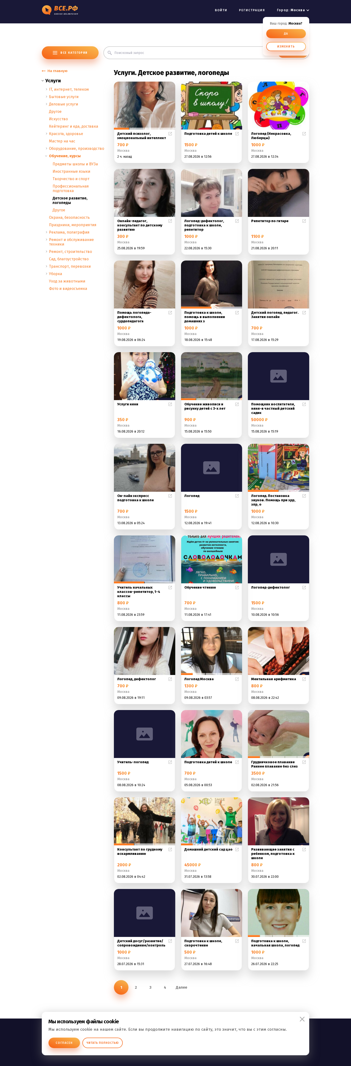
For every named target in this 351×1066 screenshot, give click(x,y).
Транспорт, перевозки (70, 266)
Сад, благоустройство (69, 259)
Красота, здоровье (66, 133)
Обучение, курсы (65, 156)
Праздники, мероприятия (72, 225)
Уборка (55, 274)
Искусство (58, 119)
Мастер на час (62, 141)
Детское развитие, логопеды (70, 200)
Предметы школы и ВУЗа (75, 164)
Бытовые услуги (64, 96)
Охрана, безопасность (69, 217)
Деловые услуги (63, 104)
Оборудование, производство (76, 148)
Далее (181, 987)
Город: (291, 10)
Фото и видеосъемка (68, 288)
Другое (55, 111)
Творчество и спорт (71, 179)
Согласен (64, 1043)
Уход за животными (67, 281)
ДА (286, 33)
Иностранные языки (71, 171)
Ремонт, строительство (70, 251)
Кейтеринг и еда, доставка (73, 126)
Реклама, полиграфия (69, 232)
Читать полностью (102, 1043)
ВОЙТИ (221, 10)
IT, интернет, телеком (69, 89)
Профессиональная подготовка (71, 188)
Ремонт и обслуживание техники (71, 241)
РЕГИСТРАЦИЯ (252, 10)
